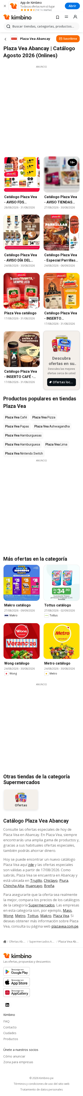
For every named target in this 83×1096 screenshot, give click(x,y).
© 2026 (41, 1078)
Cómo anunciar (14, 1056)
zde (31, 864)
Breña (49, 885)
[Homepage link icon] (4, 941)
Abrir (72, 6)
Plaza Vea (61, 915)
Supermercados (42, 905)
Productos (10, 1039)
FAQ (6, 1021)
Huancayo (34, 885)
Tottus (33, 915)
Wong (8, 915)
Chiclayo (51, 880)
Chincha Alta (13, 885)
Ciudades (9, 1033)
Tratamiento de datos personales (41, 1089)
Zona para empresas (18, 1062)
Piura (63, 880)
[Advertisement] (41, 109)
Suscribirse (70, 39)
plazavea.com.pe (64, 926)
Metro (20, 915)
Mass (67, 910)
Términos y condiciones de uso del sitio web (41, 1084)
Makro (45, 915)
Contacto (10, 1027)
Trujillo (36, 880)
